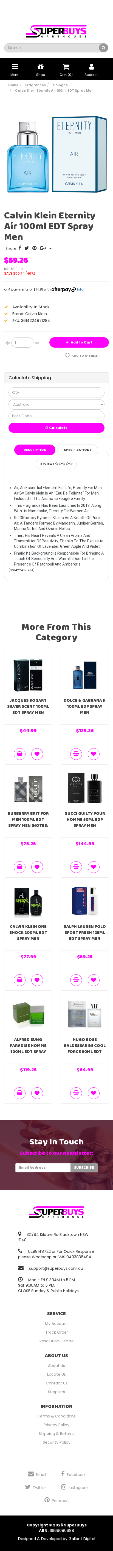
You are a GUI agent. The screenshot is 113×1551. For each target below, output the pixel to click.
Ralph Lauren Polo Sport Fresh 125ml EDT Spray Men (85, 933)
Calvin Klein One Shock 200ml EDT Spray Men (28, 933)
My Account (56, 1323)
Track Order (56, 1332)
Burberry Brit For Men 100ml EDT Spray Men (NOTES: (28, 820)
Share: (11, 248)
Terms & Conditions (57, 1416)
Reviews (47, 464)
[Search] (103, 47)
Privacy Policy (56, 1425)
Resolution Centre (56, 1341)
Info (80, 289)
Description (35, 450)
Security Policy (56, 1442)
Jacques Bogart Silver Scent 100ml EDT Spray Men (28, 707)
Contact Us (56, 1383)
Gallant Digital (82, 1538)
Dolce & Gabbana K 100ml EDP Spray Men (85, 707)
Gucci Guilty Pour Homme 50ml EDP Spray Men (84, 820)
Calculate (57, 427)
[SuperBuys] (56, 29)
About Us (56, 1365)
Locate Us (56, 1374)
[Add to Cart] (20, 754)
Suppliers (56, 1392)
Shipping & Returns (57, 1433)
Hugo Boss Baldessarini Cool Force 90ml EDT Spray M (85, 1049)
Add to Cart (81, 342)
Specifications (78, 450)
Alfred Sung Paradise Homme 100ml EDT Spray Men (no (28, 1049)
